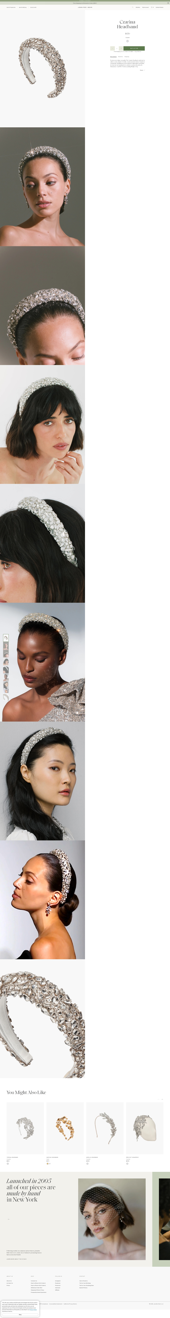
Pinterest (57, 1285)
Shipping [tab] (126, 56)
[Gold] (47, 1163)
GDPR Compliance (43, 1304)
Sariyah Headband (52, 1157)
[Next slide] (1, 1082)
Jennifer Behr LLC (158, 1304)
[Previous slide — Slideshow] (9, 1219)
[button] (152, 7)
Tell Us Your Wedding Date (86, 1285)
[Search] (133, 7)
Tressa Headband (12, 1157)
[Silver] (49, 1163)
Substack (57, 1287)
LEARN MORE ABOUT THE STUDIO (17, 1259)
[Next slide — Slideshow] (161, 1219)
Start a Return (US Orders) (38, 1283)
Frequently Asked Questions (38, 1292)
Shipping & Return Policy (37, 1290)
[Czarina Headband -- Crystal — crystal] (6, 638)
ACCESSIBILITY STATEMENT (85, 0)
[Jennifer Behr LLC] (85, 7)
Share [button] (141, 70)
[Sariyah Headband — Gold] (65, 1128)
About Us (9, 1280)
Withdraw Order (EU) (36, 1287)
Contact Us (34, 1280)
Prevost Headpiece (132, 1157)
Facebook (57, 1283)
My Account (145, 7)
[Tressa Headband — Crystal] (25, 1128)
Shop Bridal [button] (23, 7)
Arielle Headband (92, 1157)
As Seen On (10, 1283)
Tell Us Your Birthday (85, 1283)
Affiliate (57, 1290)
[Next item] (162, 1099)
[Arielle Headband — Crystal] (105, 1128)
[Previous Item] (159, 1099)
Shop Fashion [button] (11, 7)
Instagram (58, 1280)
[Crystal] (127, 41)
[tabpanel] (76, 1219)
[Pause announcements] (168, 3)
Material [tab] (120, 56)
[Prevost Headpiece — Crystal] (144, 1128)
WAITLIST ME (134, 48)
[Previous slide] (1, 1079)
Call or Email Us (83, 1280)
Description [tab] (113, 56)
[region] (85, 3)
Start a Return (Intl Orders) (38, 1285)
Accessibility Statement (55, 1304)
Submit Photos (83, 1287)
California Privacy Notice (70, 1304)
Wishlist (138, 7)
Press (8, 1285)
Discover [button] (33, 7)
